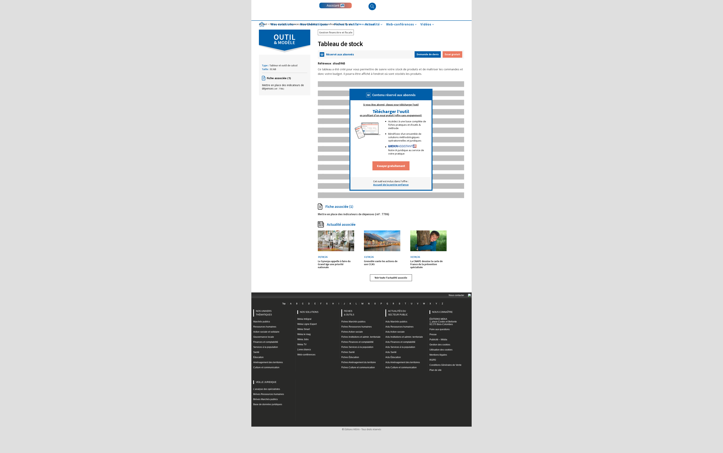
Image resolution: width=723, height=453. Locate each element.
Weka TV (302, 344)
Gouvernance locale (263, 337)
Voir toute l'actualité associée (391, 277)
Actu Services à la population (400, 347)
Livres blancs (304, 349)
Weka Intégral (304, 319)
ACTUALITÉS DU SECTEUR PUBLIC (398, 313)
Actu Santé (391, 352)
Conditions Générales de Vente (445, 365)
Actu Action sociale (395, 332)
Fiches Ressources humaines (356, 326)
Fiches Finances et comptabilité (357, 342)
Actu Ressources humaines (399, 326)
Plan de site (435, 370)
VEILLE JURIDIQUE (266, 382)
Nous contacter (456, 295)
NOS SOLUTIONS (309, 312)
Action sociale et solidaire (266, 332)
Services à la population (265, 347)
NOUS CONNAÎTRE (442, 312)
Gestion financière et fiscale (335, 32)
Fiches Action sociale (352, 332)
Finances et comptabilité (265, 342)
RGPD (432, 360)
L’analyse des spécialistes (266, 389)
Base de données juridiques (267, 404)
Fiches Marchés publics (353, 321)
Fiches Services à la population (357, 347)
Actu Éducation (393, 357)
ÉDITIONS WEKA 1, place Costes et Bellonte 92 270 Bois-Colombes (443, 322)
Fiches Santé (348, 352)
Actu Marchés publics (396, 321)
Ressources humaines (264, 326)
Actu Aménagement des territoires (402, 362)
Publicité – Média (438, 339)
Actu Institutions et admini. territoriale (404, 337)
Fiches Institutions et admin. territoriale (361, 337)
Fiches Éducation (350, 357)
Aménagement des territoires (268, 362)
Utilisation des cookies (440, 349)
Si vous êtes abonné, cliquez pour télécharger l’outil (391, 104)
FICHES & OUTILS (349, 313)
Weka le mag (304, 334)
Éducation (258, 357)
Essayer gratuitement (391, 166)
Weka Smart (303, 329)
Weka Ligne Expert (307, 324)
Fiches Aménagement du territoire (358, 362)
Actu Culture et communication (401, 367)
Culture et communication (266, 367)
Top (283, 303)
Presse (433, 334)
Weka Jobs (303, 339)
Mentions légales (438, 355)
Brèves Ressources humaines (268, 394)
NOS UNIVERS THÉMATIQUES (264, 313)
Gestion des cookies (439, 344)
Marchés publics (261, 321)
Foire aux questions (439, 329)
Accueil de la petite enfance (391, 184)
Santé (256, 352)
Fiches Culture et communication (358, 367)
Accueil (262, 24)
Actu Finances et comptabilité (400, 342)
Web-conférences (306, 354)
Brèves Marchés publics (265, 399)
